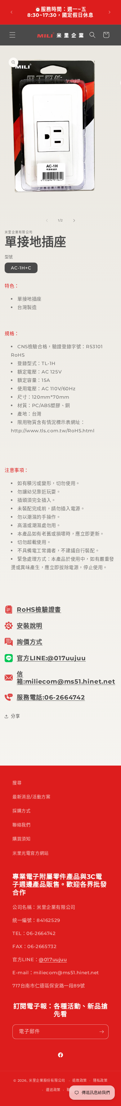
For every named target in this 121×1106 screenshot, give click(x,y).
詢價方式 (30, 642)
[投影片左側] (47, 220)
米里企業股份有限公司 (47, 1080)
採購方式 (21, 811)
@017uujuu (53, 959)
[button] (12, 35)
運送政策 (53, 1090)
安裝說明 (30, 625)
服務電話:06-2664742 (51, 697)
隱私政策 (100, 1080)
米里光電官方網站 (30, 853)
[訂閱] (101, 1031)
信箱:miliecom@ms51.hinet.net (66, 677)
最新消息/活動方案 (31, 797)
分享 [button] (15, 716)
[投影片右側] (74, 220)
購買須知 (21, 839)
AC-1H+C (21, 268)
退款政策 (79, 1080)
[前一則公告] (11, 12)
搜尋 (16, 783)
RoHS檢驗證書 (39, 609)
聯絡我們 (21, 825)
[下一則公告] (109, 12)
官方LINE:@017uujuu (51, 658)
